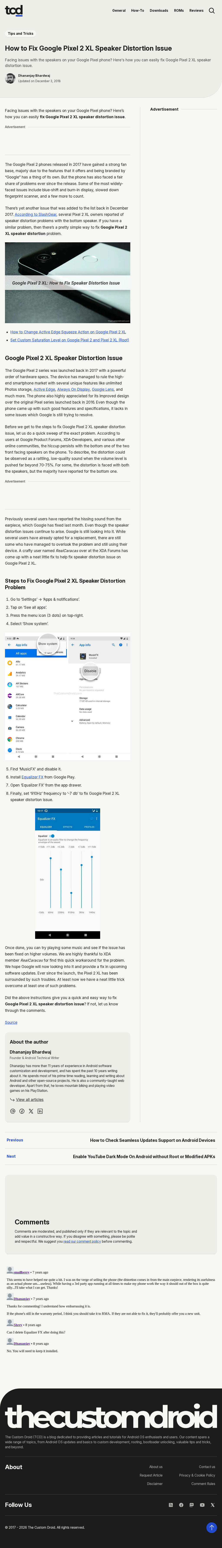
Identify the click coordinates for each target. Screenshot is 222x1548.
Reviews (196, 10)
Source (11, 1022)
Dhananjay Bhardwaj (34, 75)
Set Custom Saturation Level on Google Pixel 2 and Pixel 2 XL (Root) (69, 340)
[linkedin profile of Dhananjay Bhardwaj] (40, 1111)
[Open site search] (211, 10)
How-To (137, 10)
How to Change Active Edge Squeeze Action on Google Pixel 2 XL (68, 332)
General (119, 10)
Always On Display (73, 389)
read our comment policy (82, 1241)
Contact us (207, 1467)
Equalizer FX (32, 777)
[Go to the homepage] (14, 11)
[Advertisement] (84, 141)
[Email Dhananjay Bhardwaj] (13, 1111)
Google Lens (103, 389)
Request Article (151, 1475)
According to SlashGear (35, 214)
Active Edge (44, 389)
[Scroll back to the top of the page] (211, 1527)
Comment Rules (203, 1484)
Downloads (159, 10)
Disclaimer (155, 1484)
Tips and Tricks (20, 34)
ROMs (179, 10)
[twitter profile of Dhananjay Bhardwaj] (31, 1111)
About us (156, 1467)
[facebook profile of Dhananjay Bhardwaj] (22, 1111)
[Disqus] (111, 1319)
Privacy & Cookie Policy (197, 1475)
